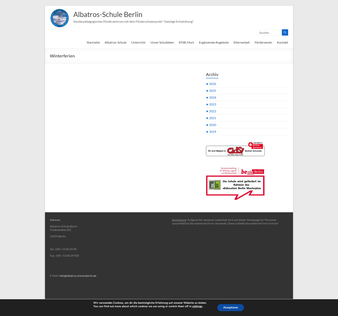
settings (197, 306)
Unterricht (138, 42)
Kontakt (282, 42)
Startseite (93, 42)
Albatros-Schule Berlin (107, 14)
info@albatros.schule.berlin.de (77, 275)
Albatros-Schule (115, 42)
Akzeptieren (230, 307)
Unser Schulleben (162, 42)
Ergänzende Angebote (214, 42)
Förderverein (263, 42)
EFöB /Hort (186, 42)
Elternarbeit (242, 42)
